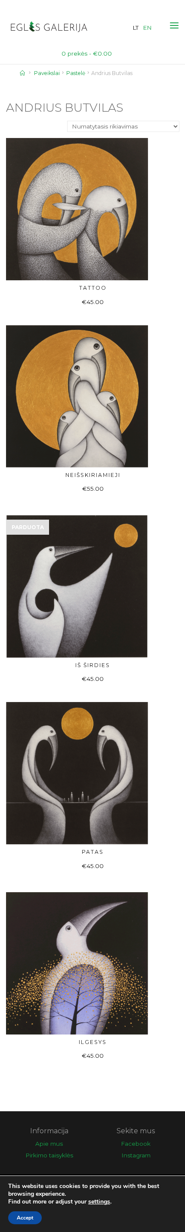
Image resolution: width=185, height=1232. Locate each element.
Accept (25, 1217)
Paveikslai (47, 73)
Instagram (136, 1155)
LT (136, 27)
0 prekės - (87, 53)
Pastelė (75, 73)
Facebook (136, 1143)
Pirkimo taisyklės (49, 1155)
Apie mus (49, 1143)
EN (147, 27)
